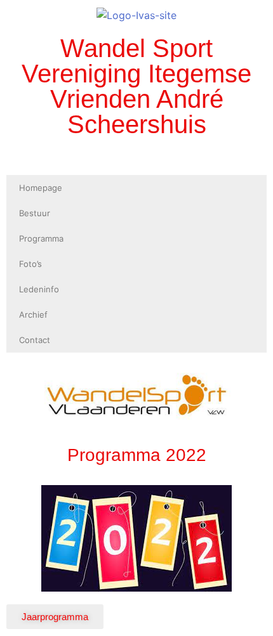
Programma (41, 238)
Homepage (40, 188)
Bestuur (34, 213)
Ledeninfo (39, 289)
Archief (33, 314)
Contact (34, 340)
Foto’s (30, 264)
